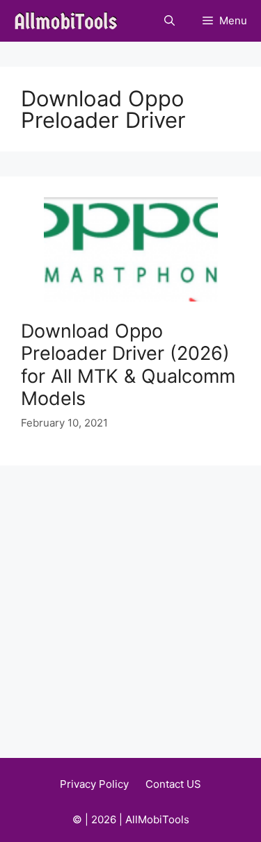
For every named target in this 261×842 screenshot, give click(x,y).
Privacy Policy (94, 784)
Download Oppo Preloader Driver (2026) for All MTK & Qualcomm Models (128, 365)
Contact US (173, 784)
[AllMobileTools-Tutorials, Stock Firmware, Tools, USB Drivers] (70, 21)
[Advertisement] (130, 602)
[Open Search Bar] (169, 21)
